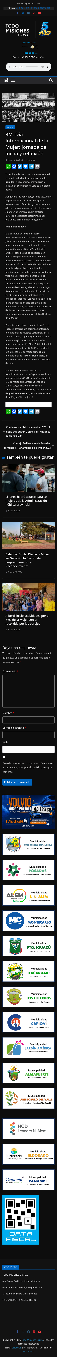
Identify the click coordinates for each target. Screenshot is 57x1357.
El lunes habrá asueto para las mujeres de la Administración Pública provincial (26, 501)
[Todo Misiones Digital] (6, 80)
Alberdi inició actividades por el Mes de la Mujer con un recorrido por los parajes (27, 620)
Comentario (10, 671)
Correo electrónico (14, 727)
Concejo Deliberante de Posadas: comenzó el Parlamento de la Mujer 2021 (27, 445)
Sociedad (10, 127)
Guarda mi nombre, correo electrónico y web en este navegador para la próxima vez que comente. (28, 767)
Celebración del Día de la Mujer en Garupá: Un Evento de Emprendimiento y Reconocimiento (27, 560)
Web (5, 742)
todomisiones (29, 160)
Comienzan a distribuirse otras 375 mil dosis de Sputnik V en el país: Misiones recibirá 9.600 (28, 432)
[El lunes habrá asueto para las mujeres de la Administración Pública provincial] (28, 466)
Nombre (8, 713)
